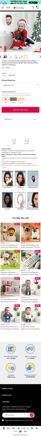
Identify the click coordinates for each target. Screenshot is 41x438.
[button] (5, 34)
